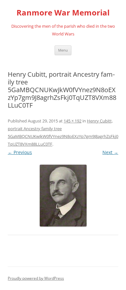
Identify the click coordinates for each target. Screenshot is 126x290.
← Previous (20, 152)
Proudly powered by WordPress (36, 278)
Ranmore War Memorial (63, 13)
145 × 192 (72, 121)
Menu (63, 50)
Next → (110, 152)
